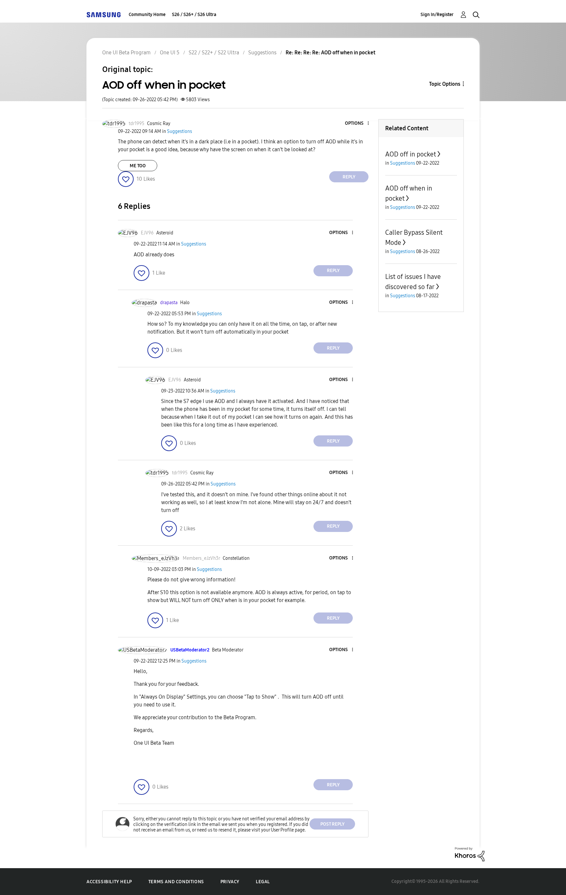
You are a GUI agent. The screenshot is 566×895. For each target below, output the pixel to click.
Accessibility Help (109, 882)
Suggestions (262, 52)
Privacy (229, 882)
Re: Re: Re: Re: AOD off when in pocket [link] (330, 52)
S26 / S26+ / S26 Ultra (194, 14)
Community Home (147, 14)
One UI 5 (169, 52)
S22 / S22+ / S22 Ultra (214, 52)
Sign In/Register (437, 14)
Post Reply (332, 824)
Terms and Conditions (176, 882)
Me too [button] (138, 166)
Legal (263, 882)
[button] (357, 123)
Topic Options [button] (444, 84)
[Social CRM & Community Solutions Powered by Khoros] (469, 854)
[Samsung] (103, 14)
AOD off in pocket (410, 154)
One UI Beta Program (126, 52)
